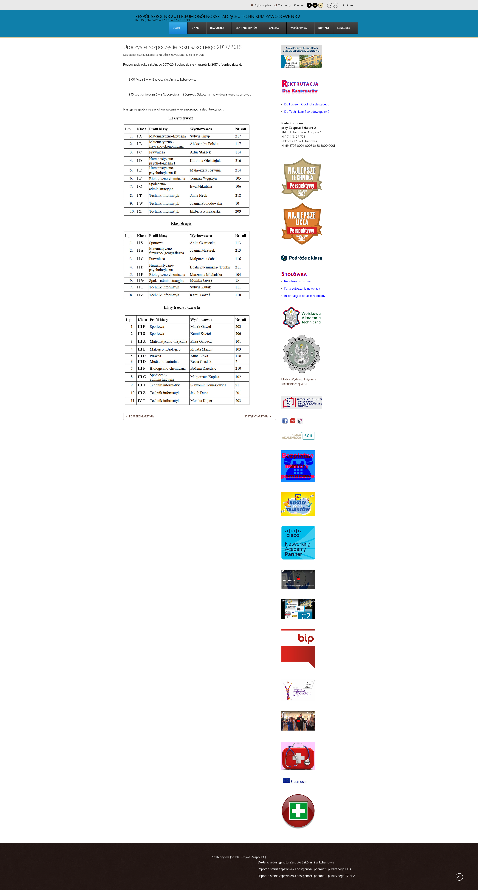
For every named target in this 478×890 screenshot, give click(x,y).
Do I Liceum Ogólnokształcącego (306, 104)
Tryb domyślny (262, 5)
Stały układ (329, 5)
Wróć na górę (459, 877)
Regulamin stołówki (297, 281)
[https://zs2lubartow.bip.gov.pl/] (298, 649)
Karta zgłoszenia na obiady (302, 288)
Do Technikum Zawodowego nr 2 (306, 111)
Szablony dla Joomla (225, 857)
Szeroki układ (335, 5)
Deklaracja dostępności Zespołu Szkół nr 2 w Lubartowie (296, 862)
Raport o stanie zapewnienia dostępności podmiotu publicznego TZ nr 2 (306, 876)
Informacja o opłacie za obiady (305, 296)
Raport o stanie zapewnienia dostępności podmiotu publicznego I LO (304, 869)
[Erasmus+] (294, 780)
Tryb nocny (284, 5)
